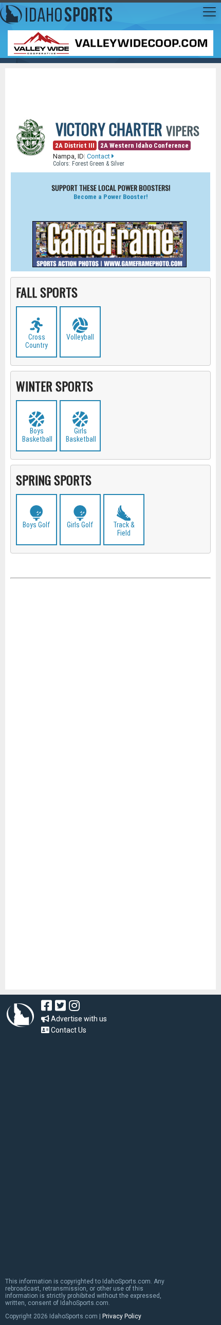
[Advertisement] (115, 86)
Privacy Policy (121, 1316)
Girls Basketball (81, 435)
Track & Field (124, 529)
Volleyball (80, 337)
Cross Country (36, 341)
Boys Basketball (37, 435)
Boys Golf (36, 525)
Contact (99, 156)
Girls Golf (80, 525)
